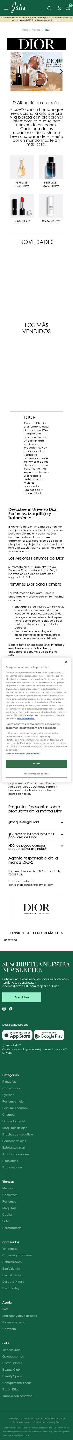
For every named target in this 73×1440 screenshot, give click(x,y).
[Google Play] (48, 1035)
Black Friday (10, 1288)
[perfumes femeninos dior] (22, 167)
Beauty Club (11, 1369)
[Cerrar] (66, 662)
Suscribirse (22, 997)
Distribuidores (12, 1363)
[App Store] (17, 1035)
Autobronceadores (15, 1154)
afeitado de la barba (29, 624)
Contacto (9, 1329)
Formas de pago (13, 1322)
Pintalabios (10, 1161)
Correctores (11, 1088)
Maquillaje (9, 1208)
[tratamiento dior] (51, 206)
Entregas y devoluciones (19, 1316)
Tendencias (10, 1249)
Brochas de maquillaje (17, 1134)
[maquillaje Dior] (36, 71)
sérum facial (40, 620)
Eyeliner (8, 1095)
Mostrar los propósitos (36, 773)
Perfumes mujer (13, 1101)
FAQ (5, 1309)
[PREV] (13, 72)
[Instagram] (4, 1009)
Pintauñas (9, 1081)
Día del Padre (11, 1275)
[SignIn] (59, 7)
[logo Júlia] (21, 8)
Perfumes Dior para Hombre (34, 584)
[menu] (5, 8)
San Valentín (11, 1268)
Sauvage (21, 606)
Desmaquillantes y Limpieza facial (32, 788)
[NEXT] (61, 72)
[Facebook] (10, 1009)
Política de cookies (21, 1422)
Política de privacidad (55, 1418)
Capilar (7, 1214)
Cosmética (10, 1195)
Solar (6, 1221)
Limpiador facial (13, 1121)
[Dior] (36, 44)
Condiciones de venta (31, 1418)
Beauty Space (12, 1376)
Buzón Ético (10, 1389)
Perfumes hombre (15, 1108)
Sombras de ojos (14, 1141)
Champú (8, 1114)
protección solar (19, 793)
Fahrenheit (41, 648)
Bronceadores (12, 1167)
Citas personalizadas (16, 1383)
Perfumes (9, 1201)
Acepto (36, 763)
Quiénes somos (13, 1356)
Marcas (7, 1188)
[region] (36, 720)
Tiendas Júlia (11, 1350)
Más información (25, 718)
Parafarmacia (12, 1228)
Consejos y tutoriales (17, 1255)
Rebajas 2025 (12, 1262)
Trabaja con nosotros (17, 1396)
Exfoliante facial (13, 1147)
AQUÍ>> (58, 20)
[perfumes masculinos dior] (51, 167)
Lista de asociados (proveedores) (23, 753)
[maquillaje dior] (22, 206)
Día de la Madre (13, 1281)
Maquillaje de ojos (14, 1128)
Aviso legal (13, 1418)
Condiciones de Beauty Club (46, 1422)
